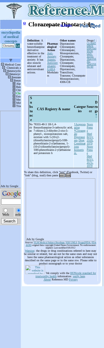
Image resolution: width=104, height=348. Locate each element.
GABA (51, 69)
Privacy (73, 279)
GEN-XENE (90, 55)
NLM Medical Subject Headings (49, 242)
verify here (79, 276)
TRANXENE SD (91, 65)
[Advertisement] (60, 208)
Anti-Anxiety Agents (51, 56)
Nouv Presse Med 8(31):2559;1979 (90, 134)
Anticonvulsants (52, 64)
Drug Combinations (80, 143)
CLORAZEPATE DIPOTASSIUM (91, 47)
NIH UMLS (71, 242)
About (47, 279)
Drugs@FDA (84, 242)
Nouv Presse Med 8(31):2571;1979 (90, 156)
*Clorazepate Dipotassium (80, 135)
